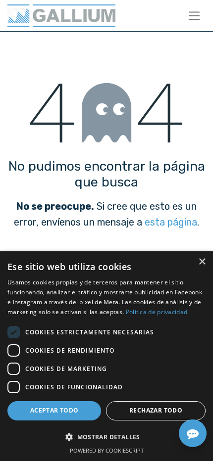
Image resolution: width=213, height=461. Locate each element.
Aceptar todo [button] (54, 410)
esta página (171, 222)
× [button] (202, 262)
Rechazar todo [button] (155, 410)
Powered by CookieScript (107, 450)
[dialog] (106, 356)
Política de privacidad (157, 312)
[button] (106, 437)
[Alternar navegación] (194, 15)
